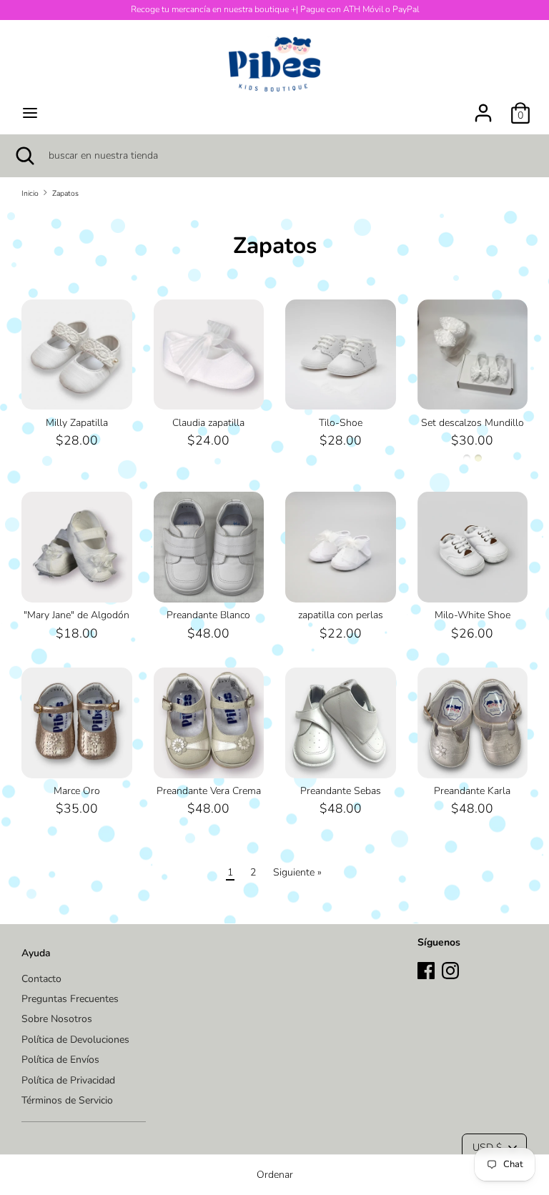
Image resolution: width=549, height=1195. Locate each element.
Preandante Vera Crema (209, 791)
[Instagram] (450, 969)
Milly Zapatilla (77, 423)
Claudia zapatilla (208, 423)
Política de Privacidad (68, 1080)
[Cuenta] (483, 106)
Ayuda (36, 953)
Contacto (41, 979)
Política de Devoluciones (75, 1039)
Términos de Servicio (67, 1100)
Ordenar (275, 1174)
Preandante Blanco (208, 615)
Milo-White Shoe (472, 615)
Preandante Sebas (340, 791)
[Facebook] (426, 969)
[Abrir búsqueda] (24, 156)
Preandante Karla (472, 791)
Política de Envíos (60, 1059)
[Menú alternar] (30, 113)
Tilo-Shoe (340, 423)
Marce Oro (77, 791)
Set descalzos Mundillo (472, 423)
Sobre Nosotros (56, 1019)
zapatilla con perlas (340, 615)
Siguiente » (297, 872)
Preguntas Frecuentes (70, 999)
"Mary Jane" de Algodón (76, 615)
